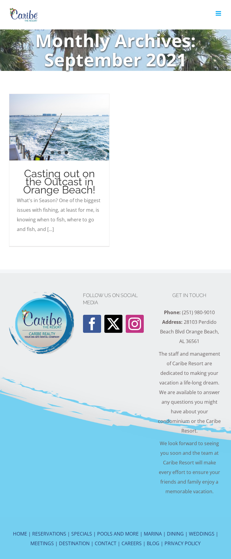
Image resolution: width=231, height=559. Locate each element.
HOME (20, 533)
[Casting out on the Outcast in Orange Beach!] (59, 127)
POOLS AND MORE (118, 533)
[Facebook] (92, 324)
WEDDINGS (201, 533)
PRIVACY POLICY (183, 543)
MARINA (153, 533)
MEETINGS (42, 543)
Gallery (70, 127)
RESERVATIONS (49, 533)
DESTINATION (74, 543)
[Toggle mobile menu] (219, 13)
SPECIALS (81, 533)
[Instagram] (135, 324)
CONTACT (105, 543)
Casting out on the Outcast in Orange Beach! (48, 127)
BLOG (153, 543)
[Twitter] (113, 324)
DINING (175, 533)
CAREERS (132, 543)
